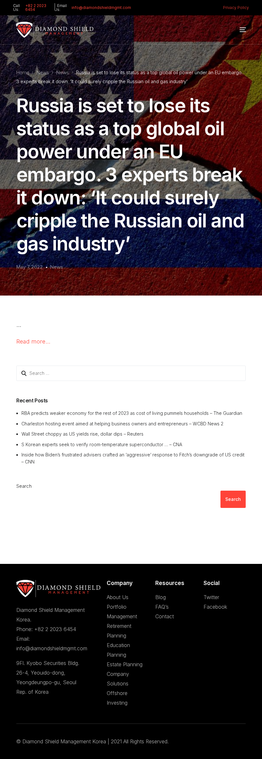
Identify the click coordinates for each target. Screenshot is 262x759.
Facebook (215, 607)
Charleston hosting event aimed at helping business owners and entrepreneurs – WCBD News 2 (122, 423)
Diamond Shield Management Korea (64, 741)
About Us (117, 597)
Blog (160, 597)
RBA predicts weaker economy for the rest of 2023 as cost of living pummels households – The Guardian (131, 413)
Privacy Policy (236, 7)
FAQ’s (162, 607)
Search (24, 486)
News (56, 267)
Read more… (33, 341)
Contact (164, 616)
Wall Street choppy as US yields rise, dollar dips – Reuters (82, 434)
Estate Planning (125, 664)
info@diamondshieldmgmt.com (101, 7)
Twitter (211, 597)
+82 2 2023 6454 (35, 7)
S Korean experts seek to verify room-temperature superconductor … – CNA (101, 444)
